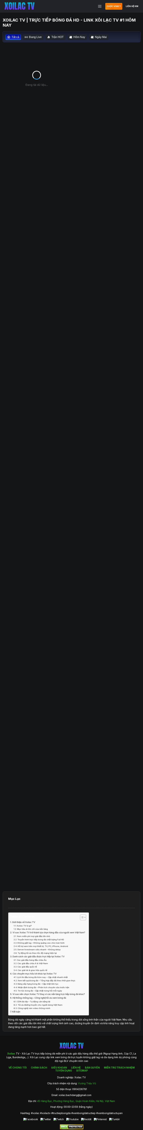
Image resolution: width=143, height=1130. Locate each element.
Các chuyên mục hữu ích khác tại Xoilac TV (35, 973)
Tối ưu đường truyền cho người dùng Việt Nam (40, 1005)
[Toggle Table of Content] (81, 917)
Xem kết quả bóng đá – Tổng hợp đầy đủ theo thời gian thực (46, 980)
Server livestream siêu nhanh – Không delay (39, 949)
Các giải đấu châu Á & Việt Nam (32, 963)
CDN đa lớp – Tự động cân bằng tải (33, 1001)
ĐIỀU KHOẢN (59, 1067)
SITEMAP (82, 1070)
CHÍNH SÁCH (39, 1067)
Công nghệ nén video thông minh (34, 1008)
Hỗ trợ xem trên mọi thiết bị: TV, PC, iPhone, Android (43, 946)
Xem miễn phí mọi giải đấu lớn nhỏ (33, 936)
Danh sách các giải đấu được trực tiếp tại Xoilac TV (39, 956)
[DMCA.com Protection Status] (71, 1128)
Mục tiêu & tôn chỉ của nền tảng (32, 929)
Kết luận (16, 1011)
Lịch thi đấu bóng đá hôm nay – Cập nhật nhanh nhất (42, 977)
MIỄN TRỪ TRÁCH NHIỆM (119, 1067)
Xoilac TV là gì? (24, 926)
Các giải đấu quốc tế (27, 967)
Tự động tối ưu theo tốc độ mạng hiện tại (37, 953)
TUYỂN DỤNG (63, 1070)
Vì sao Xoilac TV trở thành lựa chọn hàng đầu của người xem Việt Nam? (49, 932)
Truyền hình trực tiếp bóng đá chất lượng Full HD (40, 939)
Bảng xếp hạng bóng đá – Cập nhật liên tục (38, 984)
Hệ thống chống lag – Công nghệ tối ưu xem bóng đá (39, 998)
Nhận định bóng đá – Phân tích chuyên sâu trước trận (43, 987)
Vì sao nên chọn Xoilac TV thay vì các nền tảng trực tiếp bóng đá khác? (49, 994)
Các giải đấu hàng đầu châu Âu (32, 960)
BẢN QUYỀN (92, 1067)
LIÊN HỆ (76, 1067)
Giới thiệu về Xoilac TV (23, 922)
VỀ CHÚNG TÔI (18, 1067)
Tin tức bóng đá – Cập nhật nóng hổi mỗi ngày (40, 991)
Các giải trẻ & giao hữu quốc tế (32, 970)
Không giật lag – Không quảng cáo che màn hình (41, 943)
